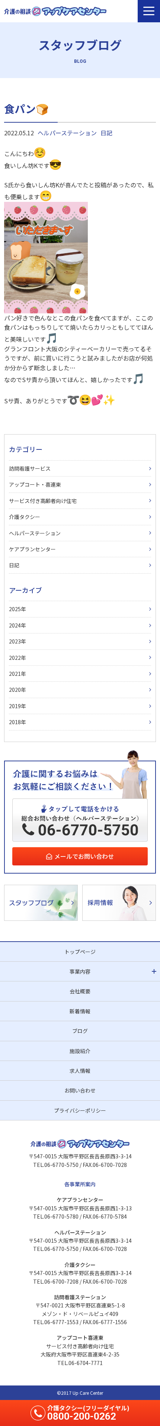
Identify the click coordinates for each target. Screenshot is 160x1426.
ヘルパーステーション (67, 132)
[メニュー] (149, 11)
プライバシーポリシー (80, 1110)
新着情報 (80, 1011)
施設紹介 (80, 1051)
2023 (15, 641)
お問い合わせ (80, 1090)
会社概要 (80, 991)
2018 (15, 722)
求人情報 (80, 1070)
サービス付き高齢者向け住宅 (43, 500)
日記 (106, 132)
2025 (15, 609)
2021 (15, 673)
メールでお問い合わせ (84, 856)
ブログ (80, 1031)
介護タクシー (24, 516)
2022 (15, 657)
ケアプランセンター (32, 549)
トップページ (80, 951)
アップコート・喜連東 (35, 484)
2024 (15, 625)
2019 (15, 706)
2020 (15, 689)
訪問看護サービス (30, 468)
